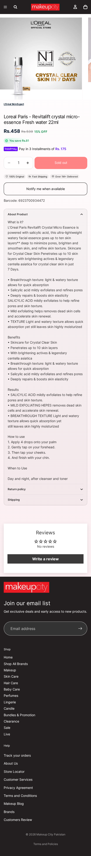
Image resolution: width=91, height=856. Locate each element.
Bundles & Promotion (19, 715)
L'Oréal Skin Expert (14, 104)
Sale (7, 728)
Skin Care (11, 677)
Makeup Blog (14, 804)
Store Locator (14, 771)
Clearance (11, 721)
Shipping (14, 499)
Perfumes (11, 696)
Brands (9, 812)
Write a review (45, 559)
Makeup (10, 670)
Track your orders (17, 755)
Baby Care (12, 689)
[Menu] (5, 7)
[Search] (15, 7)
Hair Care (11, 683)
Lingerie (10, 702)
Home (8, 657)
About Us (11, 764)
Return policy (17, 489)
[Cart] (85, 7)
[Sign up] (80, 629)
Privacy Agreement (18, 788)
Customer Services (18, 780)
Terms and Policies (45, 844)
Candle (9, 709)
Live (7, 734)
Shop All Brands (16, 664)
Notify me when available (45, 189)
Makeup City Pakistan (50, 834)
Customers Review (18, 820)
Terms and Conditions (20, 796)
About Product (18, 214)
